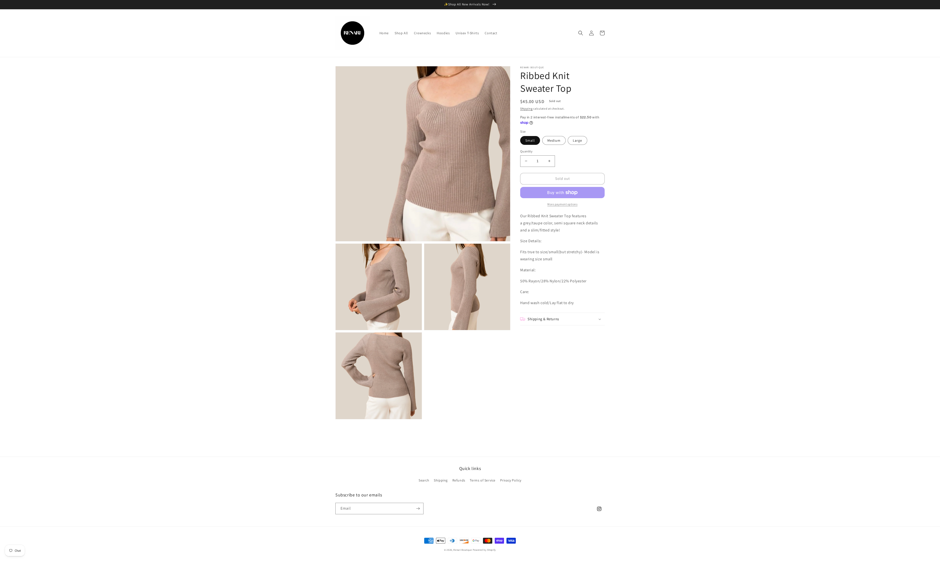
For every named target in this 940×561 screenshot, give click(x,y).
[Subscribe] (417, 508)
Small (530, 140)
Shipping (526, 108)
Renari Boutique (462, 549)
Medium (554, 140)
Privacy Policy (510, 480)
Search (424, 480)
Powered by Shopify (484, 549)
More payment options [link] (562, 204)
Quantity (526, 151)
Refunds (458, 480)
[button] (580, 33)
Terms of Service (482, 480)
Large (577, 140)
